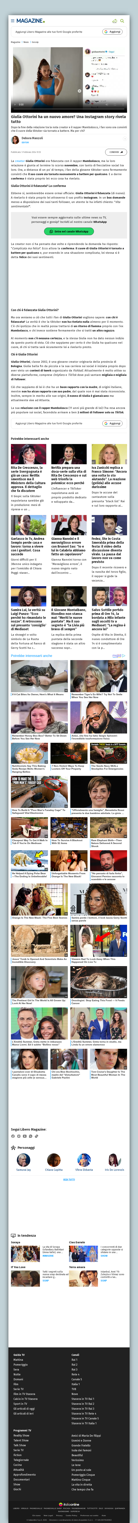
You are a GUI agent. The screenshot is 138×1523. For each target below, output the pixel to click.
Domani (18, 1379)
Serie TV (18, 1389)
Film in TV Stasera (24, 1394)
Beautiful (77, 1455)
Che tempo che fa (82, 1489)
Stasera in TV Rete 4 (84, 1413)
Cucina (17, 1464)
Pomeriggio (20, 1364)
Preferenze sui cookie (89, 1515)
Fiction (17, 1455)
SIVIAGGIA (109, 1508)
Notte (17, 1374)
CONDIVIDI (114, 152)
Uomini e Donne (81, 1440)
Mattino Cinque (81, 1479)
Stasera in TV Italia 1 (84, 1423)
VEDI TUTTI (69, 1179)
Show (104, 1255)
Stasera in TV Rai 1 (83, 1399)
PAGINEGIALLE (36, 1508)
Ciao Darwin (77, 1242)
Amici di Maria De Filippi (86, 1435)
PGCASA (66, 1508)
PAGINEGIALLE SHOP (53, 1508)
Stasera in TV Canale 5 (85, 1418)
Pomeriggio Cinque (83, 1474)
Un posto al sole (81, 1470)
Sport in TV (20, 1403)
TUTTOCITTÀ (92, 1508)
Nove (75, 1394)
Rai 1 (74, 1359)
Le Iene (76, 1465)
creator (20, 161)
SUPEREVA (75, 1511)
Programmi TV (22, 1430)
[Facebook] (13, 1136)
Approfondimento (24, 1474)
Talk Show (19, 1445)
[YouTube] (25, 1136)
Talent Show (20, 1440)
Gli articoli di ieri (23, 1413)
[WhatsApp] (31, 1136)
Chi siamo (36, 1515)
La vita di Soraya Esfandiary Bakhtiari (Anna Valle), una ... (53, 1249)
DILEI (101, 1508)
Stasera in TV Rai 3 (83, 1408)
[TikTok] (36, 1136)
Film (15, 1384)
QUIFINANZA (120, 1508)
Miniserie (48, 1255)
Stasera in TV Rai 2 (83, 1403)
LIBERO (16, 1508)
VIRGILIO (24, 1508)
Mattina (18, 1359)
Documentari (21, 1479)
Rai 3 (74, 1369)
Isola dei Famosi (81, 1450)
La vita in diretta (82, 1484)
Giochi (17, 1489)
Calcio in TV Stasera (25, 1399)
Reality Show (21, 1435)
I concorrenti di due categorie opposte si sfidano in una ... (112, 1249)
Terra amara (77, 1267)
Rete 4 (75, 1374)
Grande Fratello (81, 1445)
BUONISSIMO (63, 1511)
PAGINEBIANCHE (79, 1508)
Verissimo (78, 1460)
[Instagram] (19, 1136)
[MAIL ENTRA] (115, 21)
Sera (16, 1369)
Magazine (15, 42)
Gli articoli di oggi (24, 1408)
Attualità (18, 1469)
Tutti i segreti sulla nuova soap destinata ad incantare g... (55, 1274)
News (26, 42)
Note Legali (48, 1515)
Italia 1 (76, 1384)
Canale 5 (77, 1379)
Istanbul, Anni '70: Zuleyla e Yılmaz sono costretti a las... (112, 1274)
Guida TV (19, 1354)
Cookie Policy (71, 1515)
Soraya (15, 1242)
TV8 (74, 1389)
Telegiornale (21, 1460)
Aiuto (104, 1515)
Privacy (59, 1515)
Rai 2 (74, 1364)
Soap (46, 1280)
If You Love (18, 1267)
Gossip (35, 42)
